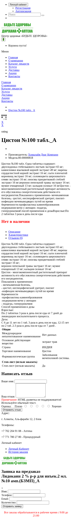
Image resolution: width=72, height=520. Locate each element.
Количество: (8, 502)
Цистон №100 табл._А (21, 110)
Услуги (12, 66)
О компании (15, 60)
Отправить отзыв (12, 409)
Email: (5, 498)
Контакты (14, 76)
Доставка (13, 70)
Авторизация (23, 11)
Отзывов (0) (15, 237)
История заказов (18, 451)
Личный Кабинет (18, 448)
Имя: (4, 491)
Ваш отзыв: (8, 396)
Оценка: (6, 406)
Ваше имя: (7, 381)
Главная (13, 57)
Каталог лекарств (18, 63)
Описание (14, 231)
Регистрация (22, 7)
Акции (12, 73)
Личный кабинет (18, 4)
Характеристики (18, 234)
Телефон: (6, 495)
